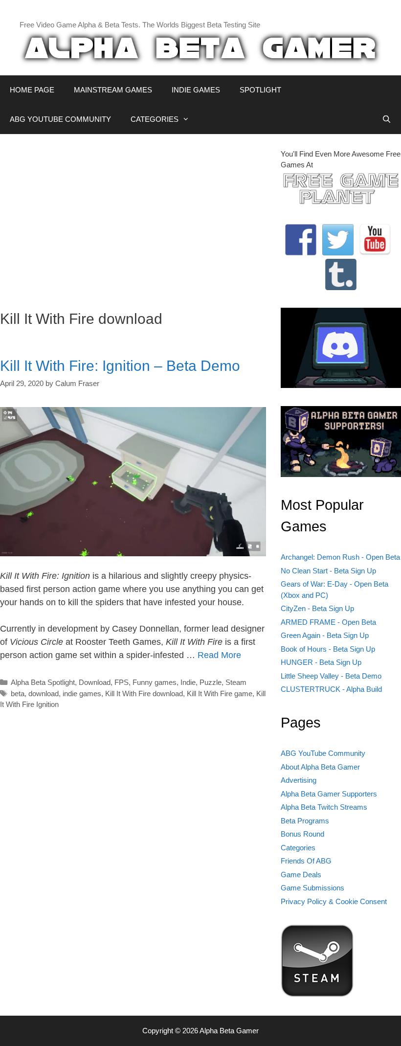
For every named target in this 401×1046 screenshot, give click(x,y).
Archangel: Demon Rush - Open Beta (340, 557)
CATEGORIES (154, 119)
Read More (219, 655)
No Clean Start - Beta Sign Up (328, 571)
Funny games (155, 682)
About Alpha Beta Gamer (320, 767)
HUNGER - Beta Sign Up (321, 662)
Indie (188, 682)
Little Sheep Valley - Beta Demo (331, 676)
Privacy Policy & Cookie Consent (334, 901)
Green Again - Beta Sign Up (325, 635)
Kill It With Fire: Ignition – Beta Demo (120, 366)
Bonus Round (302, 834)
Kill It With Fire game (219, 693)
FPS (121, 682)
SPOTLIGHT (260, 90)
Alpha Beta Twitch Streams (324, 807)
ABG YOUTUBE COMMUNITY (60, 119)
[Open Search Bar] (386, 119)
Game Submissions (312, 888)
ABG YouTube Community (323, 753)
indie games (82, 693)
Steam (235, 682)
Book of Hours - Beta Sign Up (328, 649)
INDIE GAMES (196, 90)
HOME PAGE (32, 90)
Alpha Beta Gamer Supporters (329, 794)
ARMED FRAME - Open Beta (328, 622)
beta (17, 693)
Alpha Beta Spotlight (43, 682)
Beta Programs (305, 821)
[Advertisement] (133, 217)
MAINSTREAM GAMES (113, 90)
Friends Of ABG (306, 861)
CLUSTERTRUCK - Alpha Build (331, 689)
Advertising (298, 780)
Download (95, 682)
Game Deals (301, 874)
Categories (298, 847)
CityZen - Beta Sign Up (317, 608)
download (43, 693)
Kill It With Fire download (144, 693)
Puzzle (211, 682)
